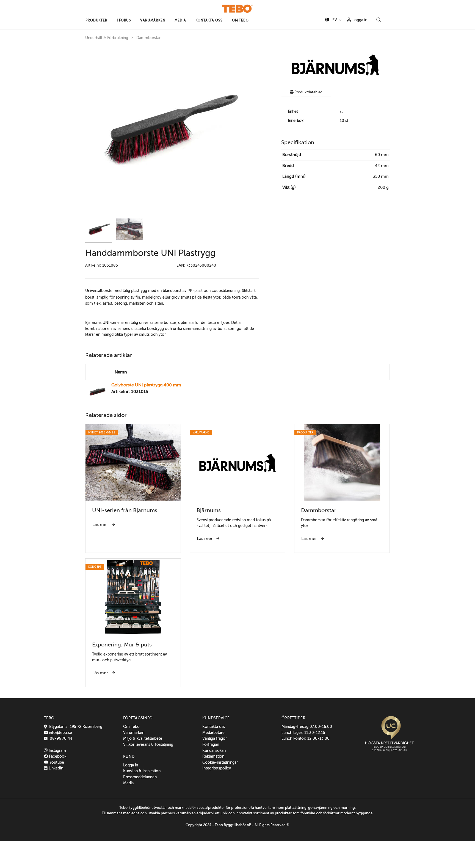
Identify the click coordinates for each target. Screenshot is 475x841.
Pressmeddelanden (140, 777)
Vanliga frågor (214, 738)
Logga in (359, 20)
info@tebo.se (60, 732)
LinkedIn (55, 768)
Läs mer (100, 524)
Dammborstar (148, 38)
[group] (172, 128)
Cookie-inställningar (220, 762)
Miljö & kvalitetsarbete (142, 738)
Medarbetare (213, 732)
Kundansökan (214, 750)
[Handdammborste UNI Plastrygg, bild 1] (167, 128)
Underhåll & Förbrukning (106, 38)
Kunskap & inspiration (142, 771)
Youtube (56, 762)
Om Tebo (131, 726)
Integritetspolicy (216, 768)
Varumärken (133, 732)
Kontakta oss (213, 726)
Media (128, 783)
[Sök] (378, 20)
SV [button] (334, 20)
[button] (96, 20)
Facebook (57, 756)
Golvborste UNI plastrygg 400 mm (146, 385)
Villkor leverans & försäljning (148, 744)
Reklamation (213, 756)
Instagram (57, 750)
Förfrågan (210, 744)
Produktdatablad (308, 92)
